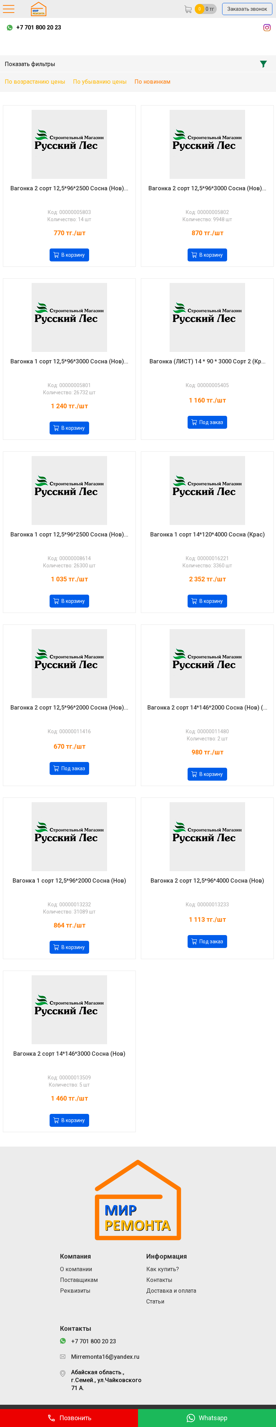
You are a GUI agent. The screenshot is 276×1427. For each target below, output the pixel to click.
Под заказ (211, 422)
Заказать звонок (247, 9)
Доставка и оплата (171, 1290)
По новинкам (152, 81)
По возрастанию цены (35, 81)
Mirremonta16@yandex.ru (105, 1356)
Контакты (159, 1280)
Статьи (155, 1301)
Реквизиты (75, 1290)
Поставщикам (79, 1280)
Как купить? (162, 1269)
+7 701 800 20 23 (38, 27)
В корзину (73, 255)
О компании (76, 1269)
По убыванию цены (100, 81)
